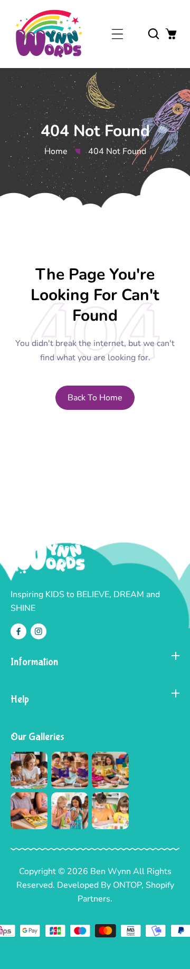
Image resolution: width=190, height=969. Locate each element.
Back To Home (95, 398)
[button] (117, 34)
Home (56, 151)
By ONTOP (121, 885)
